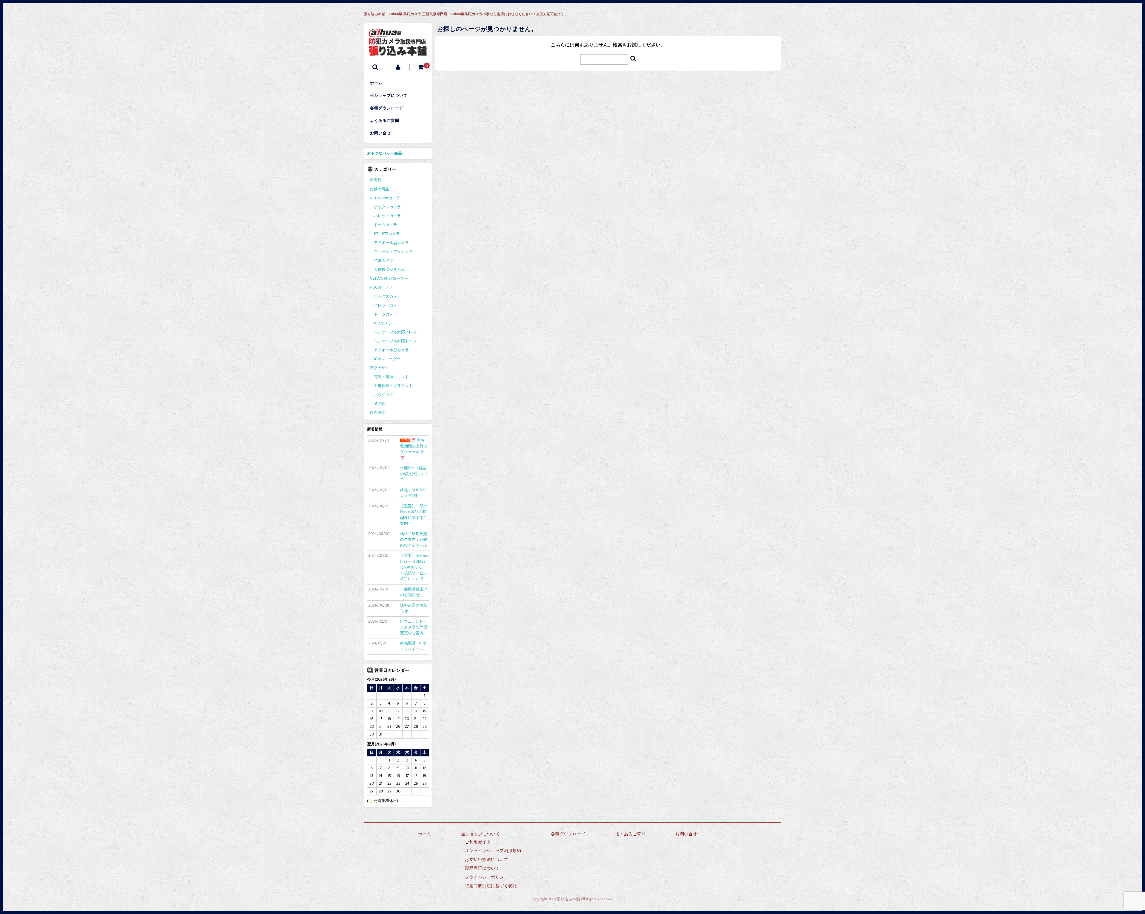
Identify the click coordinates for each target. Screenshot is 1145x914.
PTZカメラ (383, 323)
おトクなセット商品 (384, 153)
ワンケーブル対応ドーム (395, 341)
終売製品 (377, 413)
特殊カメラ (383, 261)
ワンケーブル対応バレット (397, 332)
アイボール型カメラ (391, 243)
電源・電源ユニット (391, 377)
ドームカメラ (385, 225)
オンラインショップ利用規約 (493, 850)
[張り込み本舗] (398, 52)
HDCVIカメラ (381, 287)
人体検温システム (389, 270)
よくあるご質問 (384, 121)
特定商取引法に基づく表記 (491, 886)
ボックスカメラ (387, 207)
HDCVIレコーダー (385, 359)
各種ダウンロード (386, 108)
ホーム (376, 83)
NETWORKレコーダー (389, 278)
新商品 (375, 180)
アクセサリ (379, 368)
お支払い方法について (486, 859)
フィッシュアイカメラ (393, 252)
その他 (380, 404)
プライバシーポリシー (486, 877)
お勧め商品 (379, 189)
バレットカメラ (387, 216)
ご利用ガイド (478, 842)
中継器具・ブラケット (393, 386)
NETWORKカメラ (385, 198)
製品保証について (482, 868)
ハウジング (383, 395)
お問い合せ (380, 133)
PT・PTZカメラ (387, 234)
